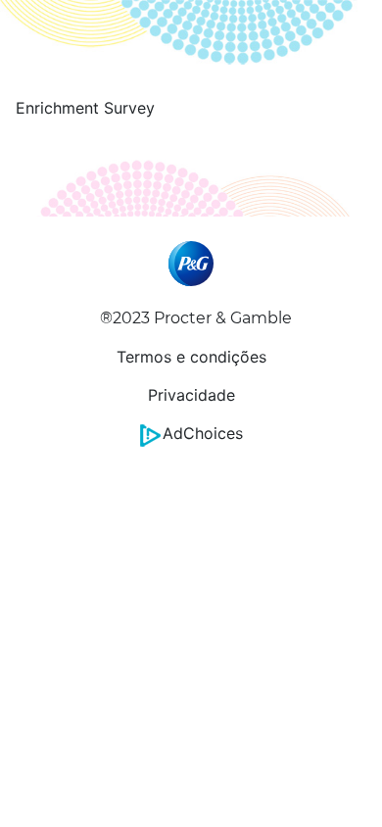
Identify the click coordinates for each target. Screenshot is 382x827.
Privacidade (191, 395)
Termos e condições (191, 356)
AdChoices (203, 433)
